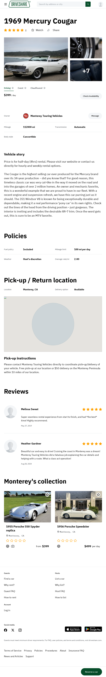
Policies (38, 650)
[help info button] (13, 88)
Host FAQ (60, 591)
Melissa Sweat (29, 409)
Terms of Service (12, 650)
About (63, 650)
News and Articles (13, 656)
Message (95, 116)
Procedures (51, 650)
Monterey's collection (35, 481)
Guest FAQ (9, 591)
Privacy (28, 650)
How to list (60, 597)
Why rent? (9, 584)
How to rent (10, 597)
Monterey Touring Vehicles (46, 116)
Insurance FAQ (76, 650)
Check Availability (91, 96)
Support (30, 656)
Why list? (60, 584)
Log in (7, 610)
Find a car (9, 578)
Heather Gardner (31, 443)
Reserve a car (91, 672)
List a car (60, 578)
